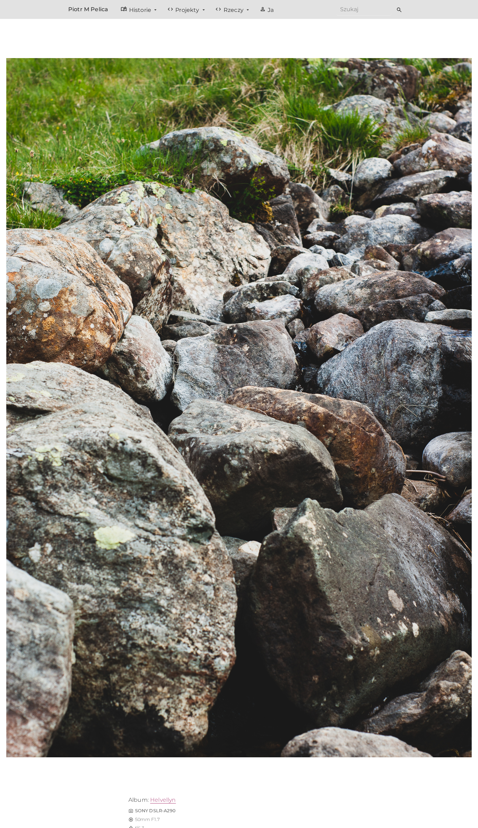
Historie (137, 9)
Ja (267, 9)
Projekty (184, 9)
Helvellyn (163, 800)
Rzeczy (230, 9)
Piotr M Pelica (88, 9)
